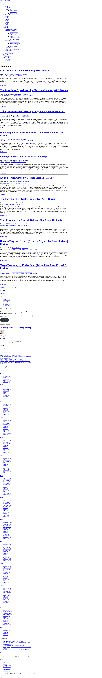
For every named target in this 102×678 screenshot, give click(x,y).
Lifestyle (5, 57)
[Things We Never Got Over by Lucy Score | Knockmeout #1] (16, 116)
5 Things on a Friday (15, 37)
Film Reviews (13, 46)
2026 (1, 373)
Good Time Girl (4, 336)
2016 (7, 22)
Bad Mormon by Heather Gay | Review (13, 641)
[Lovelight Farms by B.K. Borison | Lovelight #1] (13, 162)
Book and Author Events (12, 49)
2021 (1, 455)
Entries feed (6, 664)
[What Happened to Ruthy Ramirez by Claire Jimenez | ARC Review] (18, 140)
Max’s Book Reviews (15, 43)
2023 (1, 417)
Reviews (8, 40)
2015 (7, 23)
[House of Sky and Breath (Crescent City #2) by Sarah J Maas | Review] (18, 249)
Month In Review (10, 52)
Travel (8, 60)
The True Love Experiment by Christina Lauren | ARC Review (34, 90)
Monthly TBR (10, 53)
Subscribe (4, 320)
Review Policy (13, 13)
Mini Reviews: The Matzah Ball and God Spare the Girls (31, 220)
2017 (7, 20)
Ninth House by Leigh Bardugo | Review (13, 645)
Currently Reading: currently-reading (15, 328)
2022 (1, 438)
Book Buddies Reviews (16, 45)
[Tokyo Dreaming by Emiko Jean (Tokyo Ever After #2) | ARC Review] (18, 273)
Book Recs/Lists (14, 32)
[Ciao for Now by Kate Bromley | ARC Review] (12, 76)
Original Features (11, 30)
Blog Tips (8, 47)
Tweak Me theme (24, 673)
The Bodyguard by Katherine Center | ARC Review (28, 198)
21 (12, 287)
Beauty (5, 55)
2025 (1, 385)
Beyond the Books (14, 33)
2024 (1, 401)
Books (5, 27)
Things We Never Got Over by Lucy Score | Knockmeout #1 (32, 111)
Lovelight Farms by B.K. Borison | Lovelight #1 (25, 156)
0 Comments (25, 74)
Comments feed (7, 665)
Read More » (3, 85)
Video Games (9, 62)
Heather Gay (5, 338)
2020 (7, 16)
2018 (7, 19)
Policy (8, 9)
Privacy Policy (13, 10)
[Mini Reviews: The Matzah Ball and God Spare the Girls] (15, 225)
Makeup (8, 56)
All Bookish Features (11, 29)
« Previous (2, 287)
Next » (15, 287)
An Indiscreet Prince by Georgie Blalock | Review (27, 177)
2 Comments (28, 272)
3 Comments (26, 160)
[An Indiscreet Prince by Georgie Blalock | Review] (13, 183)
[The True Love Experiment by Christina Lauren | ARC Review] (16, 95)
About (5, 6)
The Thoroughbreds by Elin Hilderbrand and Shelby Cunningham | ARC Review (16, 643)
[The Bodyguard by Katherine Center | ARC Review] (13, 204)
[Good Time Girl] (2, 334)
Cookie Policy (13, 12)
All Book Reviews (14, 42)
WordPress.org (7, 667)
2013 (7, 26)
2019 (7, 17)
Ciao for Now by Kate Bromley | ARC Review (24, 70)
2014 (7, 25)
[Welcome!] (3, 293)
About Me (9, 7)
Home (4, 4)
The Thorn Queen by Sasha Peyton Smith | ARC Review (17, 650)
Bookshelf (6, 14)
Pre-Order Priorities (14, 39)
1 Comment (24, 139)
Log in (5, 662)
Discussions (9, 50)
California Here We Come (16, 35)
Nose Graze (34, 673)
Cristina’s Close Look (15, 36)
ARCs (13, 272)
